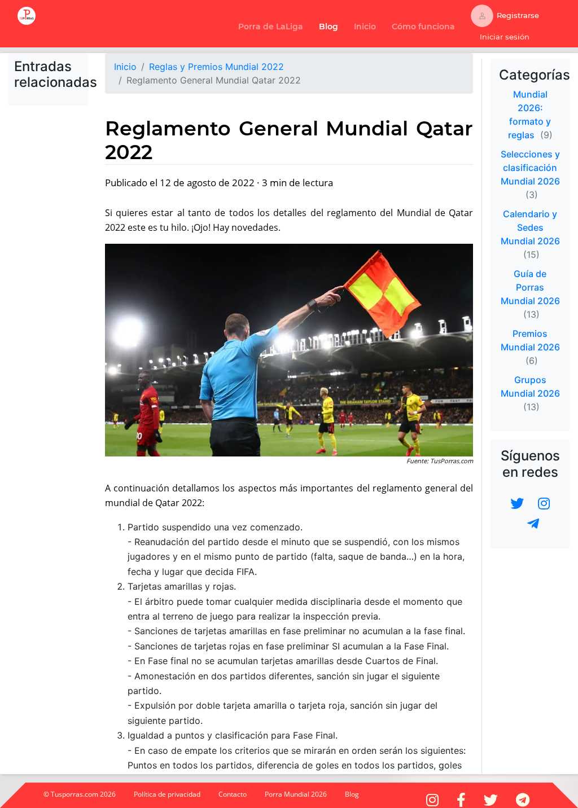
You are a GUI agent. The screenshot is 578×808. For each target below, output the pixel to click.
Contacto (232, 794)
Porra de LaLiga (270, 26)
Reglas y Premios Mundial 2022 (216, 66)
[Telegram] (533, 524)
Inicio (367, 26)
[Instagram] (544, 502)
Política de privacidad (167, 794)
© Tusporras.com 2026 (79, 794)
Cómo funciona (425, 26)
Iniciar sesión (504, 36)
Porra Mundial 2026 (296, 794)
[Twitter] (517, 502)
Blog (328, 26)
